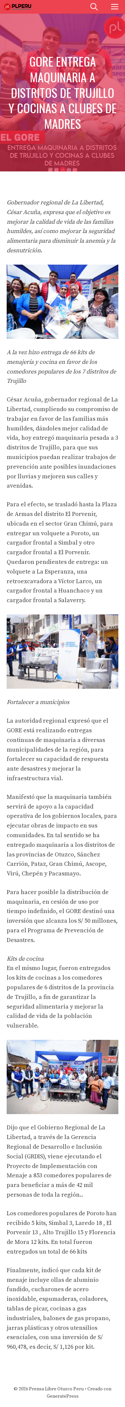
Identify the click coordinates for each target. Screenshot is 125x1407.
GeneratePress (63, 1396)
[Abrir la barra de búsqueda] (94, 7)
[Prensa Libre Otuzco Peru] (18, 7)
